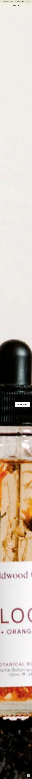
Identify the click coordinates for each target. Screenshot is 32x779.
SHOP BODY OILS (22, 404)
